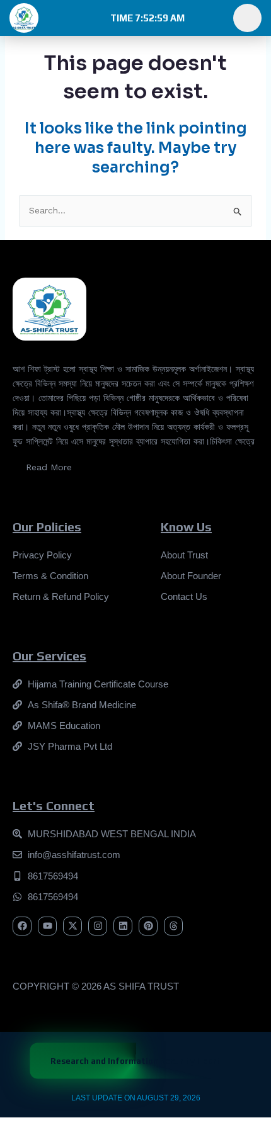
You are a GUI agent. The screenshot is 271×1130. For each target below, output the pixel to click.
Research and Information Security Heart (135, 1061)
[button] (146, 18)
